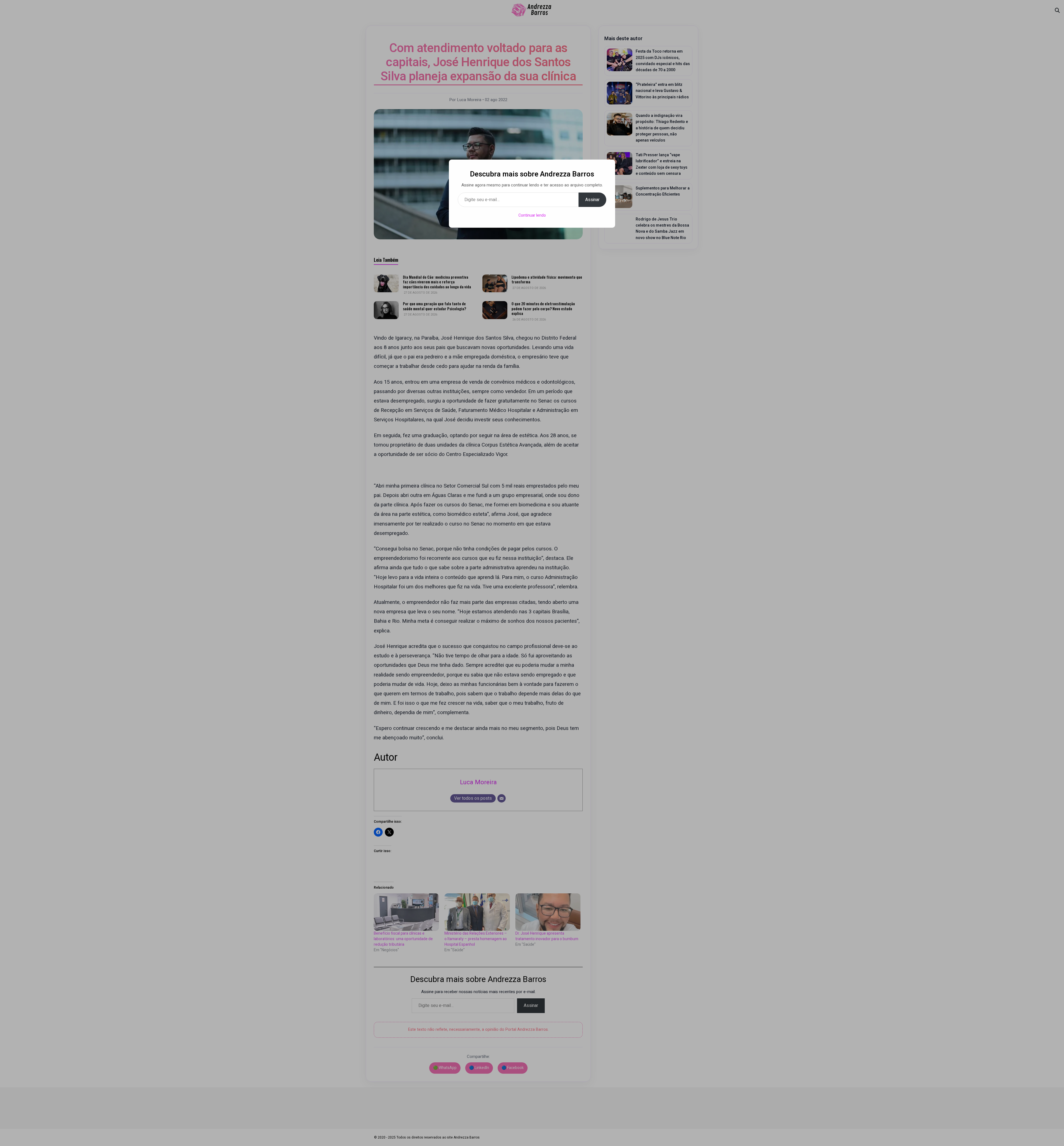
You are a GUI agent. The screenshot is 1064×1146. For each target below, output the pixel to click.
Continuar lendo (532, 215)
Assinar (592, 199)
